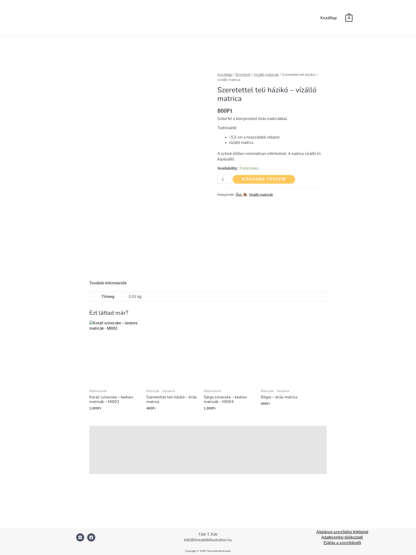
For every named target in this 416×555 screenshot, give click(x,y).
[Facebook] (91, 537)
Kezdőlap (328, 18)
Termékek (243, 75)
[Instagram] (80, 537)
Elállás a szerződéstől (342, 543)
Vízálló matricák (266, 75)
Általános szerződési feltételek (342, 532)
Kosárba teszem (264, 179)
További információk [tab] (108, 283)
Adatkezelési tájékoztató (342, 537)
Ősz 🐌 (241, 194)
